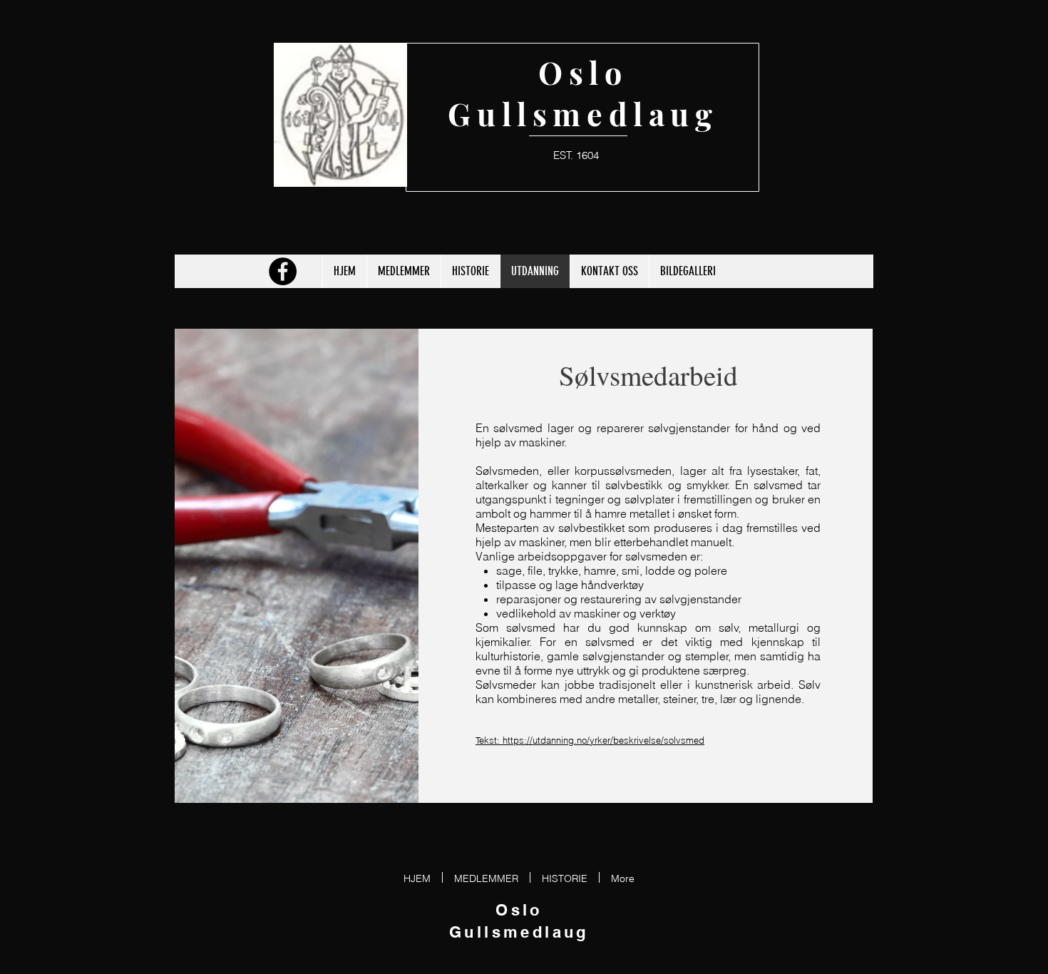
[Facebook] (283, 271)
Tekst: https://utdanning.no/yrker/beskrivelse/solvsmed (590, 740)
